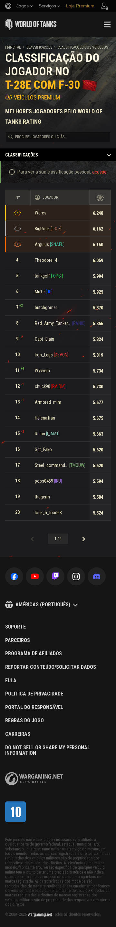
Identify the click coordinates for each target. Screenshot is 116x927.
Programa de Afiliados (33, 654)
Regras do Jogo (24, 721)
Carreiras (17, 734)
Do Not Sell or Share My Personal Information (47, 750)
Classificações (39, 47)
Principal (13, 47)
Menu (107, 24)
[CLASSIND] (15, 811)
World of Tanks (31, 24)
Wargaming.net (40, 914)
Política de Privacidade (34, 694)
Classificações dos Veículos (83, 47)
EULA (10, 681)
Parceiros (17, 640)
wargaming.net (34, 778)
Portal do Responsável (34, 707)
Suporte (15, 627)
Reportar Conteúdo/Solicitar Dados (50, 667)
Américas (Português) (42, 604)
